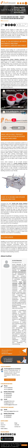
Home (3, 10)
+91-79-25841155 (8, 389)
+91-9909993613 (8, 393)
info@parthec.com (9, 403)
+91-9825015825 (8, 395)
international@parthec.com (11, 411)
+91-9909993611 (7, 397)
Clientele (16, 425)
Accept (24, 445)
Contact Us (17, 426)
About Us (3, 425)
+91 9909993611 (7, 361)
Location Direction (10, 379)
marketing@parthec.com (10, 404)
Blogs (9, 10)
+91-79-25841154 (8, 387)
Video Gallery (4, 428)
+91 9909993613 (7, 360)
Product (3, 426)
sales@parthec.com (9, 401)
